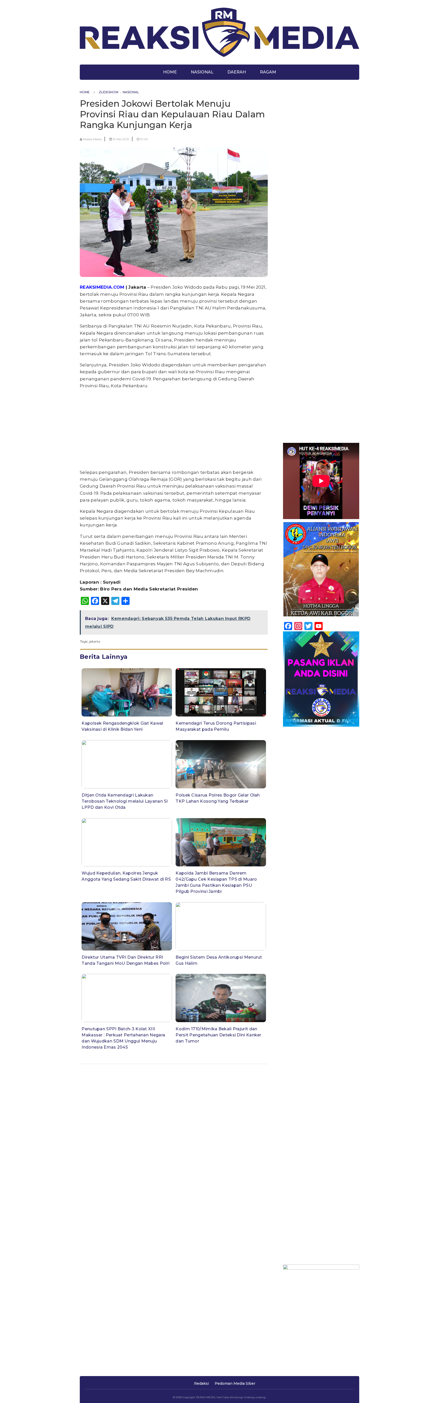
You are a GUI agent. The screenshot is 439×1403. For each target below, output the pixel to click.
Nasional (202, 72)
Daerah (236, 72)
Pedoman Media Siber (235, 1383)
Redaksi (201, 1383)
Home (170, 72)
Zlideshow (109, 92)
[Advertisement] (174, 429)
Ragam (268, 72)
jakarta (94, 641)
